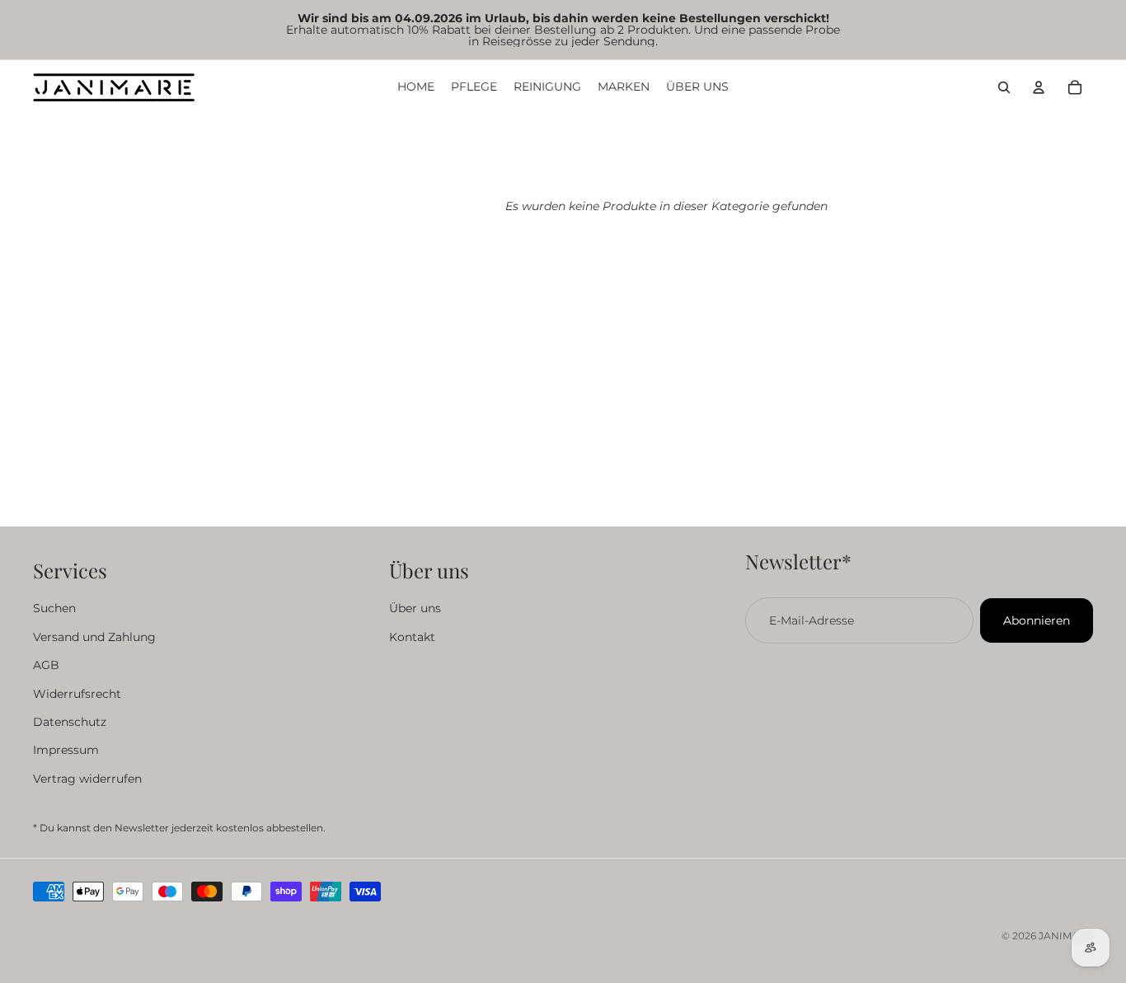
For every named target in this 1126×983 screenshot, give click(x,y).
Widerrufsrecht (77, 693)
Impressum (66, 750)
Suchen (54, 609)
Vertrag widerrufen (87, 778)
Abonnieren (1036, 620)
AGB (46, 665)
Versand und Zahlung (94, 637)
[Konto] (1038, 87)
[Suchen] (1004, 87)
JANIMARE (1066, 935)
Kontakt (412, 637)
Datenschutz (69, 721)
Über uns (415, 609)
